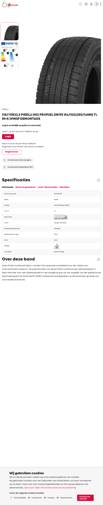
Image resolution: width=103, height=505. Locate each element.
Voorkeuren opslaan (84, 498)
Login (8, 137)
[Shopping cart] (91, 4)
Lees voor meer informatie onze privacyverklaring (50, 488)
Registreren (11, 152)
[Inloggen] (86, 4)
